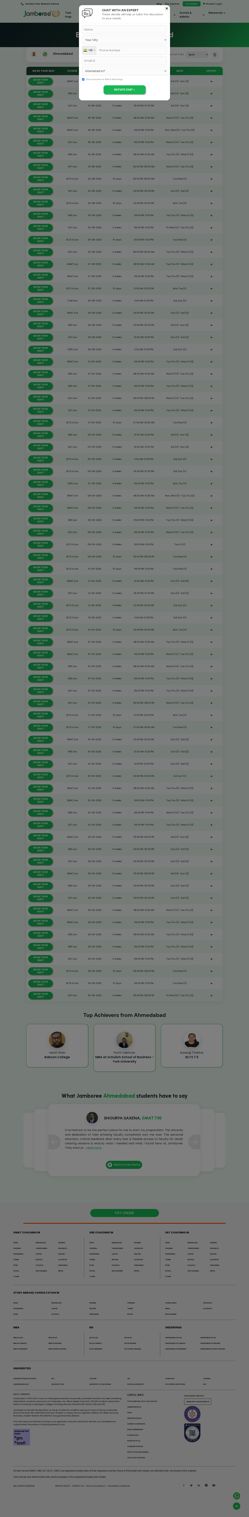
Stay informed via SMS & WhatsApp (104, 79)
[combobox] (89, 50)
